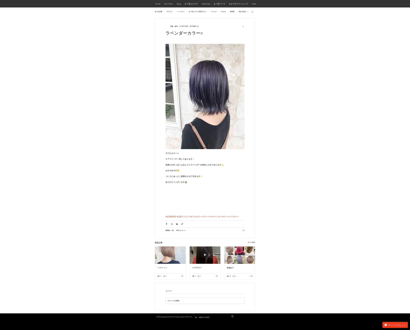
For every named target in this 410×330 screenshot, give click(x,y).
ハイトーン (162, 267)
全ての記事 (158, 12)
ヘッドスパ (180, 12)
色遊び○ (230, 267)
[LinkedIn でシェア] (177, 224)
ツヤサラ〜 (197, 267)
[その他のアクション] (243, 26)
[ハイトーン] (170, 255)
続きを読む (242, 12)
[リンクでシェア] (182, 224)
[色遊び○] (239, 255)
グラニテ (170, 12)
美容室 (232, 12)
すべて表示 (251, 242)
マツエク (214, 12)
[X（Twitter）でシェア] (172, 224)
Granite (223, 12)
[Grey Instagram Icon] (232, 316)
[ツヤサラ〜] (205, 255)
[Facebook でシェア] (166, 224)
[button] (252, 12)
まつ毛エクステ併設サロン (197, 12)
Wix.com (189, 317)
